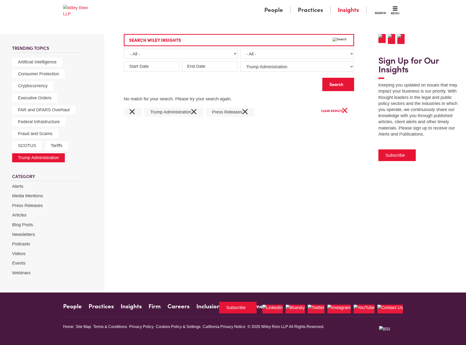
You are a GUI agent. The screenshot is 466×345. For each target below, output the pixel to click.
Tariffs (56, 145)
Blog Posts (22, 224)
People (273, 10)
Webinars (21, 272)
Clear (310, 83)
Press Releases (27, 205)
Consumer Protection (38, 73)
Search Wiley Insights (155, 40)
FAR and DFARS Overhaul (44, 109)
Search (380, 13)
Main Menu (218, 5)
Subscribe (395, 155)
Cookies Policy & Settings (178, 327)
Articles (19, 215)
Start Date (139, 66)
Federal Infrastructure (39, 121)
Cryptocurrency (33, 85)
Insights (348, 10)
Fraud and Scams (35, 133)
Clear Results (334, 111)
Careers (178, 306)
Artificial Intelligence (37, 62)
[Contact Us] (390, 309)
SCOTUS (27, 145)
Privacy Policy (141, 327)
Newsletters (23, 234)
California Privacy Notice (224, 327)
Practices (310, 10)
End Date (196, 66)
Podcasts (21, 244)
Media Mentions (27, 195)
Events (18, 263)
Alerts (17, 186)
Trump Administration (38, 157)
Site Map (83, 327)
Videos (18, 253)
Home (68, 327)
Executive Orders (34, 97)
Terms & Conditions (110, 327)
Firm (155, 306)
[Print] (392, 39)
